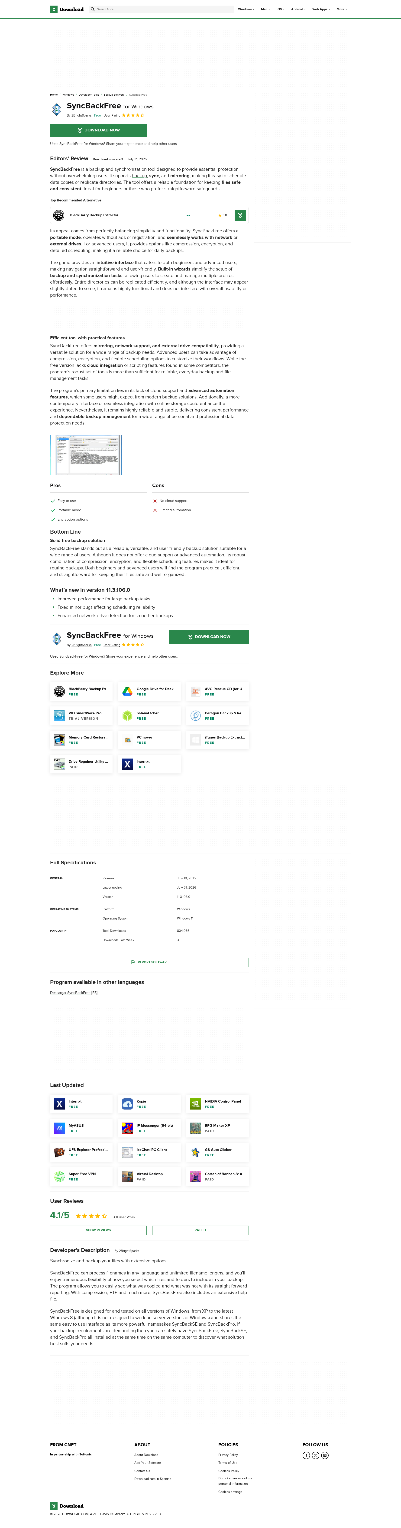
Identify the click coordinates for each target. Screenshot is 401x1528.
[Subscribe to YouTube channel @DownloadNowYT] (325, 1455)
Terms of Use (227, 1463)
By (79, 115)
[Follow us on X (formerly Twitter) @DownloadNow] (315, 1455)
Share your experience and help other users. (142, 143)
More (340, 9)
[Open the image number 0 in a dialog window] (86, 455)
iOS (279, 9)
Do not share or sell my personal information (235, 1481)
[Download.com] (67, 9)
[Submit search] (93, 9)
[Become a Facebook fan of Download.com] (306, 1455)
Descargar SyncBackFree (70, 993)
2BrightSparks (129, 1251)
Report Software (153, 962)
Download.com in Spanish (152, 1479)
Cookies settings (230, 1492)
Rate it (200, 1230)
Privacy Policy (228, 1455)
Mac (264, 9)
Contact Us (142, 1471)
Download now (102, 130)
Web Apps (319, 9)
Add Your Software (147, 1463)
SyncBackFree (110, 106)
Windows (245, 9)
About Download (146, 1455)
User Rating (111, 115)
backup (139, 176)
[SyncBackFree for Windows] (56, 109)
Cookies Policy (228, 1471)
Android (297, 9)
